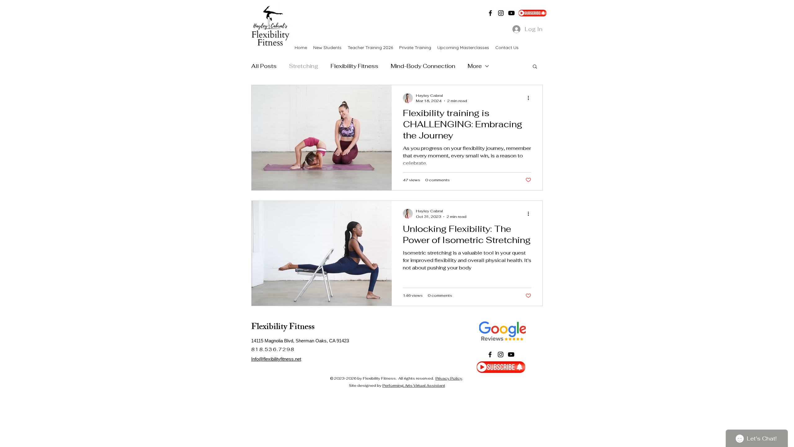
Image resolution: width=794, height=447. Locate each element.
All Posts (264, 66)
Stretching (303, 66)
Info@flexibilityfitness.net (276, 359)
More (475, 66)
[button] (535, 67)
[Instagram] (501, 13)
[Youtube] (511, 13)
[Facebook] (490, 13)
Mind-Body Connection (423, 66)
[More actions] (530, 98)
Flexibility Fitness (354, 66)
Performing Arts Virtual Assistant (413, 385)
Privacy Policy (448, 378)
